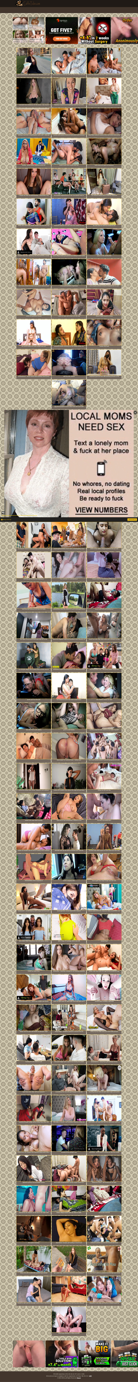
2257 (90, 1376)
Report (79, 1378)
